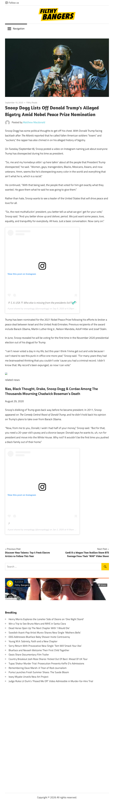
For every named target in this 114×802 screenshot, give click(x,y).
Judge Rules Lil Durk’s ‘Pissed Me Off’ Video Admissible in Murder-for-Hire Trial (51, 681)
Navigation (18, 28)
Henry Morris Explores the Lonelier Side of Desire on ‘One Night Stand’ (46, 619)
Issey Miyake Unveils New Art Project (28, 677)
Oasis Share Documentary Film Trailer (29, 654)
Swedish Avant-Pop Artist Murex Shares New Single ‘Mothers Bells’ (45, 632)
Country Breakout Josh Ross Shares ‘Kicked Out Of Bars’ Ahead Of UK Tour (48, 659)
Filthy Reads (31, 102)
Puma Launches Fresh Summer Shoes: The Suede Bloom (39, 672)
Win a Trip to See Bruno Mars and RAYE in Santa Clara (37, 624)
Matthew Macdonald (34, 122)
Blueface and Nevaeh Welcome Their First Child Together (39, 650)
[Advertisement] (57, 733)
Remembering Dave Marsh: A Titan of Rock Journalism (37, 668)
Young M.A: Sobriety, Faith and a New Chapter (33, 641)
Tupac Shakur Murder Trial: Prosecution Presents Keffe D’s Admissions (46, 663)
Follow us (13, 3)
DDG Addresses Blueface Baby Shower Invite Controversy (39, 637)
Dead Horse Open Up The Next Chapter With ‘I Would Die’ (39, 628)
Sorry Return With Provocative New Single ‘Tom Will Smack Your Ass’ (45, 646)
